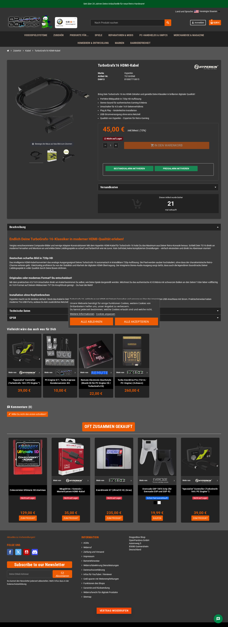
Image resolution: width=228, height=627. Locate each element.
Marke (101, 73)
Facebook (10, 552)
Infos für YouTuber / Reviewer (97, 574)
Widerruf (87, 547)
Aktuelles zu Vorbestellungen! (21, 537)
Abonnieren (62, 575)
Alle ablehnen (91, 321)
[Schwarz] (155, 502)
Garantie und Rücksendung (96, 588)
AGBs (86, 543)
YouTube (26, 552)
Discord (35, 552)
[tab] (158, 187)
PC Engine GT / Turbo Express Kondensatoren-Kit (60, 381)
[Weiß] (159, 502)
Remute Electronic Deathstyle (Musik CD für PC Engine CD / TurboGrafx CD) (96, 383)
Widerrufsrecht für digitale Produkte (100, 592)
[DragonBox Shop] (29, 22)
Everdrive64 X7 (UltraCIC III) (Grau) (114, 490)
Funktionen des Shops (94, 583)
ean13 (101, 79)
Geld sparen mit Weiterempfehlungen (101, 579)
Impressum (88, 556)
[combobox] (130, 22)
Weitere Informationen (82, 313)
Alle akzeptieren (136, 321)
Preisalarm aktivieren (176, 168)
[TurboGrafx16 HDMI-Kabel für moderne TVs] (36, 156)
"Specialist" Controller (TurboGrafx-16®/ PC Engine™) (24, 381)
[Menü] (75, 19)
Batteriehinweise (91, 561)
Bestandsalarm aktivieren (129, 168)
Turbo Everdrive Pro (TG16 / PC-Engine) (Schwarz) (132, 381)
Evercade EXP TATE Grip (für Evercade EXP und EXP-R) (157, 490)
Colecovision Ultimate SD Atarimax (28, 490)
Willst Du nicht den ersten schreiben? (27, 414)
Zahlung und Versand (93, 552)
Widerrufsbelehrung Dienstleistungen (101, 565)
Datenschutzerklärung (94, 570)
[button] (207, 12)
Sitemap (87, 597)
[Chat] (218, 618)
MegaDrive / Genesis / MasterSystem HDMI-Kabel (71, 490)
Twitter (18, 552)
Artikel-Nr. (103, 76)
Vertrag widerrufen (114, 610)
